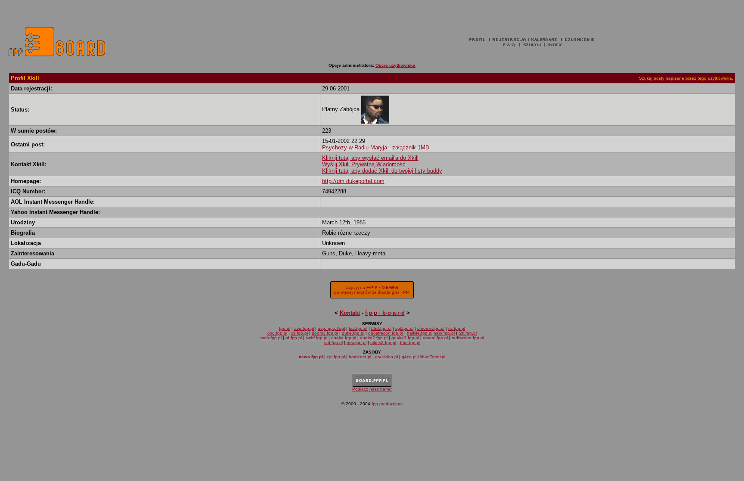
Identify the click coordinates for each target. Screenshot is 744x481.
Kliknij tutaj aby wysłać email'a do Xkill (370, 158)
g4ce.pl (409, 356)
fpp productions (387, 403)
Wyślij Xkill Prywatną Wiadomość (364, 164)
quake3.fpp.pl (405, 337)
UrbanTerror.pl (431, 356)
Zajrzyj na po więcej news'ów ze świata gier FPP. (372, 290)
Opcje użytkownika (395, 65)
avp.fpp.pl (304, 328)
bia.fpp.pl (358, 328)
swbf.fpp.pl (316, 337)
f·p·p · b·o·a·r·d (385, 313)
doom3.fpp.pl (325, 333)
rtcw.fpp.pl (356, 342)
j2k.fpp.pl (468, 333)
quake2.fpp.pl (374, 337)
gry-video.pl (386, 356)
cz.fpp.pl (299, 333)
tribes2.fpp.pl (383, 342)
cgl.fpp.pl (404, 328)
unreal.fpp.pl (435, 337)
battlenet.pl (360, 356)
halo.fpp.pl (444, 333)
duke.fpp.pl (353, 333)
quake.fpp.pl (343, 337)
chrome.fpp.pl (430, 328)
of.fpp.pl (293, 337)
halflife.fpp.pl (419, 333)
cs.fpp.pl (456, 328)
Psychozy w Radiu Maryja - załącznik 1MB (375, 147)
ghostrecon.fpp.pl (385, 333)
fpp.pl (284, 328)
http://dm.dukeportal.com (353, 181)
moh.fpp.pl (271, 337)
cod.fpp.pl (277, 333)
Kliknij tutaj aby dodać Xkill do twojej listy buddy (382, 171)
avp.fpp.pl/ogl (331, 328)
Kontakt (350, 313)
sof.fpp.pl (333, 342)
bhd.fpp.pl (381, 328)
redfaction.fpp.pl (468, 337)
